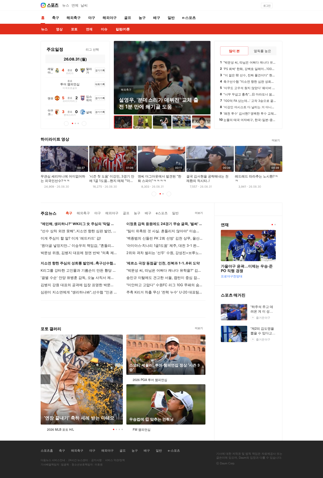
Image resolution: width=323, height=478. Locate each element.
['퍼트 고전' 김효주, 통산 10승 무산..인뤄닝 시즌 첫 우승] (162, 122)
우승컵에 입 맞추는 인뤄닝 (151, 419)
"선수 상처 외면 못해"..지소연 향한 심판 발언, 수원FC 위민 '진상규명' (79, 231)
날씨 (84, 5)
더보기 (276, 140)
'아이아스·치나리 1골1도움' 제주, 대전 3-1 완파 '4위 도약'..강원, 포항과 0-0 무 (164, 245)
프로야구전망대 (231, 276)
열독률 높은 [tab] (262, 51)
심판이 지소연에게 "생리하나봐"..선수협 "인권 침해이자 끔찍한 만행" (79, 292)
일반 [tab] (175, 213)
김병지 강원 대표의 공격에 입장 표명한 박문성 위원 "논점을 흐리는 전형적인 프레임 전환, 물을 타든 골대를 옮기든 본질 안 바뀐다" (79, 285)
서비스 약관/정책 (115, 460)
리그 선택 (92, 49)
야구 (92, 450)
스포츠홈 (47, 450)
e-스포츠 (174, 450)
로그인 (266, 5)
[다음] (101, 59)
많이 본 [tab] (234, 51)
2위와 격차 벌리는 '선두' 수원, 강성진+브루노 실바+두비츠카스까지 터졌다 (164, 253)
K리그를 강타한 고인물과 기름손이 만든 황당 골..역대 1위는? (79, 270)
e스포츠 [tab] (162, 213)
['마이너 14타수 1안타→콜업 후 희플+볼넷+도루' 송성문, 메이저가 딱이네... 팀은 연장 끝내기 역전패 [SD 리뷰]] (181, 122)
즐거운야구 (263, 317)
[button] (280, 5)
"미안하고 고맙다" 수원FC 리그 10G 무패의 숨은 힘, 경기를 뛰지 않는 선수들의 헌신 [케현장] (164, 285)
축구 (62, 450)
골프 (123, 450)
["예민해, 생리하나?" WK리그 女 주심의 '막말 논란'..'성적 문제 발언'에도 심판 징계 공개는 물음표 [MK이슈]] (142, 122)
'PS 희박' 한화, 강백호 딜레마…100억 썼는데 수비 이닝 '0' (263, 69)
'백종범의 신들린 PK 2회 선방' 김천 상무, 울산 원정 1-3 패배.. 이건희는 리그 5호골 (164, 238)
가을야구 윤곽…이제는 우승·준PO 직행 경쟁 (247, 268)
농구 (135, 450)
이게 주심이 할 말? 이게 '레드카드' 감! (71, 238)
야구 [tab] (97, 213)
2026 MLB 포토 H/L (60, 429)
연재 (225, 224)
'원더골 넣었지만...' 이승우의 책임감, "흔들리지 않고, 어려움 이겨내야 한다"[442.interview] (79, 245)
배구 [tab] (148, 213)
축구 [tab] (69, 213)
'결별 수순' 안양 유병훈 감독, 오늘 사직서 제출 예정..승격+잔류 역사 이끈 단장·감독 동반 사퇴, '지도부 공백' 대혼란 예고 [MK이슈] (79, 277)
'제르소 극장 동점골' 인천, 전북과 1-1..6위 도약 (163, 263)
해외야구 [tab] (111, 213)
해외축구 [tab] (83, 213)
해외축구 (77, 450)
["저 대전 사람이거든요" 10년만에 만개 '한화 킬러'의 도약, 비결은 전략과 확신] (201, 122)
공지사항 (96, 460)
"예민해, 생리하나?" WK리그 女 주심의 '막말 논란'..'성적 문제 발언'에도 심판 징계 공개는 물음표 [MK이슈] (79, 224)
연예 (74, 5)
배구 (147, 450)
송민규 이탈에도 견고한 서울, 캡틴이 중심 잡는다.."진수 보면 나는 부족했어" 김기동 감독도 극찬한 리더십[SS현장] (164, 277)
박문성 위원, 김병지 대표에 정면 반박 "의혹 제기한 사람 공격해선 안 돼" (79, 253)
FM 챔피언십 (142, 429)
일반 (159, 450)
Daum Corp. (227, 463)
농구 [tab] (137, 213)
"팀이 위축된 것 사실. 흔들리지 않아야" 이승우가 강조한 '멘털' (164, 231)
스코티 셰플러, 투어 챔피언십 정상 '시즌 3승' (164, 367)
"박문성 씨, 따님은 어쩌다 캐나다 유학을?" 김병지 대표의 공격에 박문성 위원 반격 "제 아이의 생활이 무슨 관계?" (164, 270)
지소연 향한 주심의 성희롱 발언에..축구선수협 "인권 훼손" (79, 263)
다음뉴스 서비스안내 (53, 460)
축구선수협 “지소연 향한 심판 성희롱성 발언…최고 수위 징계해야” (268, 81)
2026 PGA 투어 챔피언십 (150, 379)
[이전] (49, 59)
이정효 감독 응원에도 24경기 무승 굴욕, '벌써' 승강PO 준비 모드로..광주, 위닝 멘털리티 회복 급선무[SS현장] (164, 224)
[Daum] (43, 5)
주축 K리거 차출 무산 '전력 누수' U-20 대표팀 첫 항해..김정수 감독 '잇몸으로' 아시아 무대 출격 (164, 292)
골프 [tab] (126, 213)
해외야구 (107, 450)
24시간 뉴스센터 (78, 460)
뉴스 (65, 5)
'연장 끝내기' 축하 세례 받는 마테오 (79, 418)
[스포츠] (53, 5)
